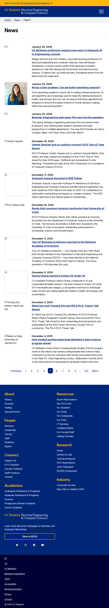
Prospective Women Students (20, 503)
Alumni (8, 446)
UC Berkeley (10, 568)
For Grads (62, 411)
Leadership (10, 430)
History (8, 399)
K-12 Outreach (12, 464)
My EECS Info (64, 403)
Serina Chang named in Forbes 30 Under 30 (58, 275)
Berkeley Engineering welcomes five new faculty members (68, 117)
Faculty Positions (13, 468)
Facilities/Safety (65, 428)
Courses (9, 499)
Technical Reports (66, 458)
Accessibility (10, 584)
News (17, 19)
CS (6, 563)
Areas (60, 450)
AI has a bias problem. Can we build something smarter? (66, 87)
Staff (7, 438)
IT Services (63, 424)
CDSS (7, 579)
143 (86, 370)
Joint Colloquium (65, 466)
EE (6, 558)
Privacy (8, 594)
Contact (9, 476)
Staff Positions (12, 472)
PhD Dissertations (66, 462)
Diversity (9, 403)
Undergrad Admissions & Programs (22, 491)
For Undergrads (65, 415)
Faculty (8, 434)
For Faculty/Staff (65, 432)
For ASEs (62, 420)
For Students (63, 407)
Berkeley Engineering (15, 574)
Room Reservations (67, 399)
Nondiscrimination (13, 589)
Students (9, 442)
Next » (96, 370)
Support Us (10, 460)
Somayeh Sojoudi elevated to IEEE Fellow (57, 178)
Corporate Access (66, 485)
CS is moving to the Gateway (35, 3)
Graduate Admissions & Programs (22, 495)
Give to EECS (29, 536)
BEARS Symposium (67, 470)
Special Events (12, 411)
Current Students (13, 507)
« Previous (16, 370)
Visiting (8, 407)
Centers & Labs (64, 454)
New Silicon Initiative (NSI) (70, 489)
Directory (9, 425)
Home (8, 19)
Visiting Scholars (65, 436)
